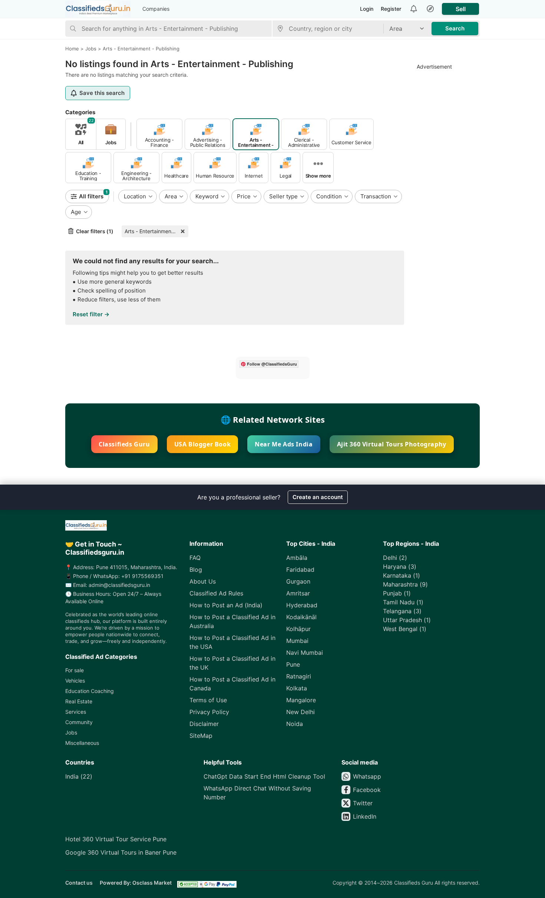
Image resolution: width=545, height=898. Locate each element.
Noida (294, 723)
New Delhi (300, 712)
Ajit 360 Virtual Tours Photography (391, 444)
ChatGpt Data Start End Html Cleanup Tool (264, 776)
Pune (293, 664)
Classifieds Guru (124, 444)
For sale (74, 670)
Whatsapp (367, 776)
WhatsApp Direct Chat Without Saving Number (257, 793)
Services (75, 712)
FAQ (195, 557)
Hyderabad (301, 605)
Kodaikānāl (301, 617)
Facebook (367, 789)
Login (366, 9)
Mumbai (297, 640)
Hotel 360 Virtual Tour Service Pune (115, 839)
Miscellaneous (82, 743)
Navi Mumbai (304, 652)
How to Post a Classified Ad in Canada (232, 684)
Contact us (79, 882)
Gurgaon (298, 581)
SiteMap (200, 735)
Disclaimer (204, 723)
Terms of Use (208, 700)
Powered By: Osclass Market (136, 882)
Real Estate (78, 701)
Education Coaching (89, 691)
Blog (195, 569)
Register (391, 9)
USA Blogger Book (202, 444)
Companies (155, 9)
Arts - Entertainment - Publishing (156, 231)
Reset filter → (91, 314)
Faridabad (300, 569)
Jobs (71, 732)
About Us (202, 581)
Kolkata (296, 688)
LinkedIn (364, 816)
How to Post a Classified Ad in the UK (232, 663)
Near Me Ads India (284, 444)
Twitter (363, 803)
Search (455, 28)
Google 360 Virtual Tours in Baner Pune (120, 852)
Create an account (318, 497)
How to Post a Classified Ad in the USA (232, 642)
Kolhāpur (298, 629)
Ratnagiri (298, 676)
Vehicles (75, 680)
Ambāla (296, 557)
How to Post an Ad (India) (225, 605)
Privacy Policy (209, 712)
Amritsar (298, 593)
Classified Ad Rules (216, 593)
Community (79, 722)
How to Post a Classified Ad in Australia (232, 621)
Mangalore (301, 700)
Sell (461, 9)
